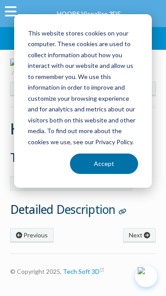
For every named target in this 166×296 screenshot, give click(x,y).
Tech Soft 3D (81, 271)
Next (136, 235)
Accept (104, 163)
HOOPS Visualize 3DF (89, 13)
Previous (35, 235)
